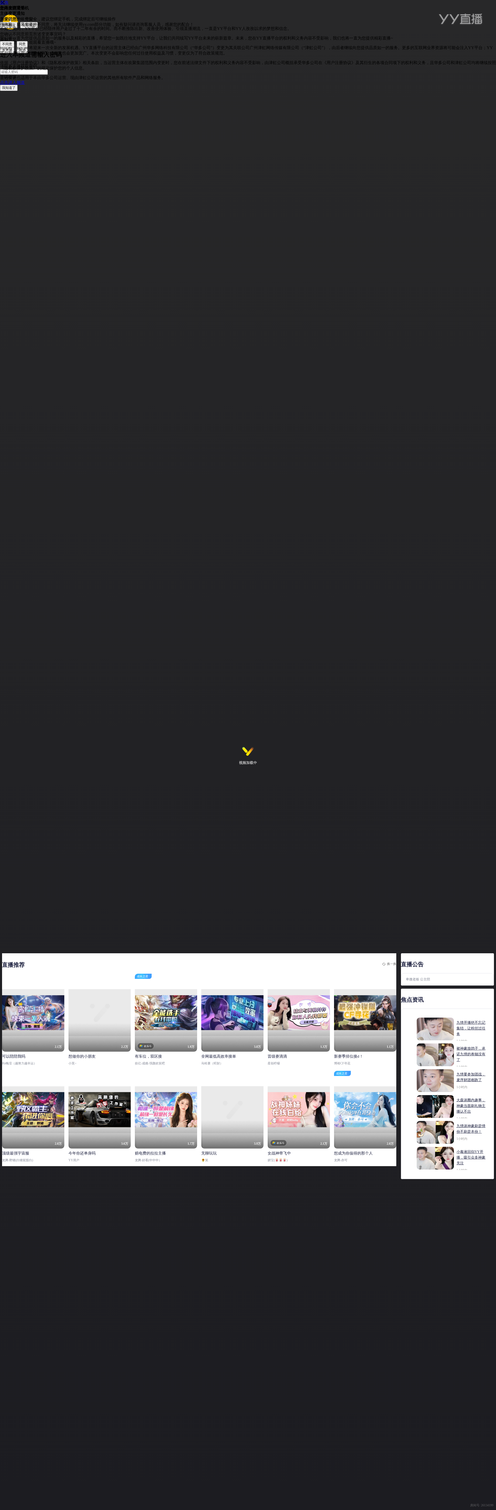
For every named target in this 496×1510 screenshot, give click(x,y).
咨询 (4, 2)
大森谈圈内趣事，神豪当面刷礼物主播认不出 (470, 1105)
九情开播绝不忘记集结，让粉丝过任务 (470, 1028)
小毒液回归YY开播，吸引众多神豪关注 (470, 1157)
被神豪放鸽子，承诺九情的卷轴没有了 (470, 1054)
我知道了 (9, 88)
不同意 (7, 44)
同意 (22, 44)
